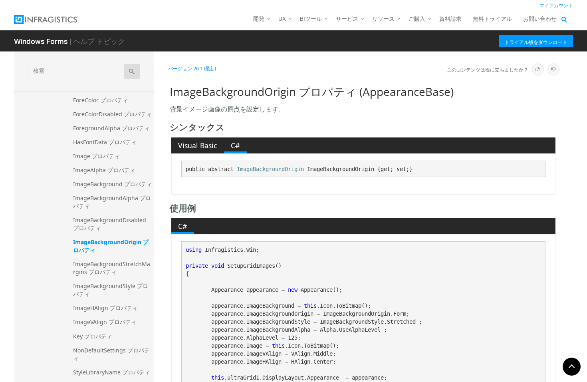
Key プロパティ (92, 336)
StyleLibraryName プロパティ (111, 372)
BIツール (311, 19)
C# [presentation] (235, 145)
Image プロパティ (96, 156)
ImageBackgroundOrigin (270, 169)
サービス (347, 19)
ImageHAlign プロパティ (105, 308)
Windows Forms (41, 41)
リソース (383, 19)
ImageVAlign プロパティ (105, 322)
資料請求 (450, 19)
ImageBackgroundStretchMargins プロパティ (111, 268)
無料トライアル (492, 19)
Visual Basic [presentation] (197, 145)
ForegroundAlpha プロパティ (111, 128)
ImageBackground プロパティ (112, 184)
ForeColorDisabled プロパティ (112, 114)
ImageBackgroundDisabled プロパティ (110, 224)
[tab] (197, 145)
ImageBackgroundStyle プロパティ (110, 290)
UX (282, 19)
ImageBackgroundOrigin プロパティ (111, 246)
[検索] (132, 71)
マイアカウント (556, 5)
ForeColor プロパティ (100, 100)
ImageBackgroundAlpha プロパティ (112, 202)
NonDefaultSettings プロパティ (111, 354)
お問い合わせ (540, 19)
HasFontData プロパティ (105, 142)
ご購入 (417, 19)
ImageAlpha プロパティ (104, 170)
